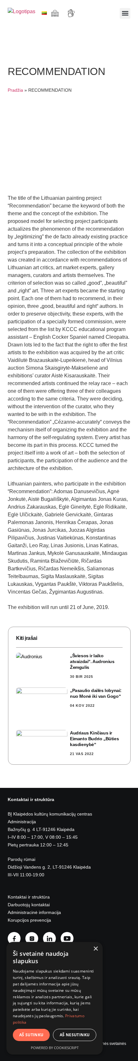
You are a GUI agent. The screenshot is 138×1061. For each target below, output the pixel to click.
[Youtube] (69, 938)
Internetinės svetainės (107, 1043)
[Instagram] (34, 938)
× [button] (95, 948)
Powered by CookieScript (55, 1047)
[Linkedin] (52, 938)
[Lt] (44, 13)
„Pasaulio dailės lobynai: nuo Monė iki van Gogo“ (96, 693)
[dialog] (54, 998)
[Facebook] (16, 938)
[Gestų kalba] (72, 13)
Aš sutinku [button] (31, 1035)
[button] (125, 13)
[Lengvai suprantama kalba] (55, 13)
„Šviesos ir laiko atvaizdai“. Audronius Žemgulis (92, 661)
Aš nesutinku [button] (75, 1035)
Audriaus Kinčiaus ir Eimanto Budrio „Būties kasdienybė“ (94, 738)
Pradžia (15, 90)
